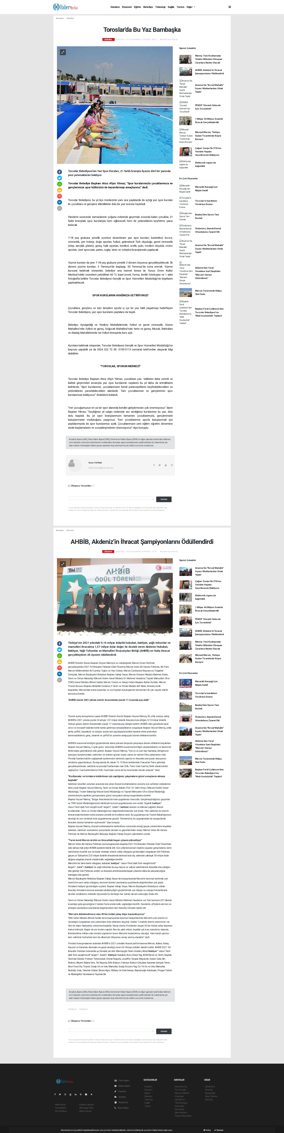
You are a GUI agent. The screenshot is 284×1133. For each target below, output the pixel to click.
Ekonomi (127, 7)
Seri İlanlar (179, 1109)
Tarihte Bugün (181, 1103)
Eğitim (137, 7)
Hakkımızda (60, 1104)
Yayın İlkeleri (60, 1108)
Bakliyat (152, 951)
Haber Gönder (85, 1111)
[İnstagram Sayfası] (66, 1094)
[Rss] (82, 1094)
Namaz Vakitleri (182, 1093)
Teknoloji (160, 7)
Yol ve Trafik (180, 1090)
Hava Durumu (181, 1086)
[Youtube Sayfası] (72, 1094)
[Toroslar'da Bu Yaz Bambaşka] (115, 105)
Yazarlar (122, 1091)
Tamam (219, 1130)
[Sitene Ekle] (93, 1094)
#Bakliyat (72, 1009)
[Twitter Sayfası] (61, 1094)
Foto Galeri (123, 1080)
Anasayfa (60, 18)
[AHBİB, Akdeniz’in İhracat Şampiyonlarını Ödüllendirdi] (115, 596)
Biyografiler (210, 1093)
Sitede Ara (210, 1086)
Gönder (164, 499)
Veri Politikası (61, 1111)
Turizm (180, 7)
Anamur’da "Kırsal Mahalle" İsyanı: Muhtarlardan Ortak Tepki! (209, 88)
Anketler (209, 1090)
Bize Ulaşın (123, 1108)
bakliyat (156, 803)
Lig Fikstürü (180, 1099)
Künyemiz (123, 1102)
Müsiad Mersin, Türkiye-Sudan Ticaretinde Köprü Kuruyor (208, 136)
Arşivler (122, 1097)
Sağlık (171, 7)
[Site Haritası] (87, 1094)
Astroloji (209, 1099)
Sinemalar (179, 1106)
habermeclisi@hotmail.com (100, 468)
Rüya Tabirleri (211, 1096)
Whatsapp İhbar (86, 1108)
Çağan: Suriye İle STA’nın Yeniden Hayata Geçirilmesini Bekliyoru (208, 151)
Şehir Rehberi (181, 1112)
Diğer (190, 7)
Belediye (148, 7)
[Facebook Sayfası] (56, 1094)
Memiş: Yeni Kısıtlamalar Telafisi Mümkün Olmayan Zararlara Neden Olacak (208, 59)
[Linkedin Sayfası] (77, 1094)
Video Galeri (124, 1086)
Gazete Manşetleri (183, 1116)
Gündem (115, 7)
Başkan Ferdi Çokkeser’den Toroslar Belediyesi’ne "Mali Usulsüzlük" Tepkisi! (209, 312)
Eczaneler (179, 1096)
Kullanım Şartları (86, 1104)
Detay (208, 1130)
